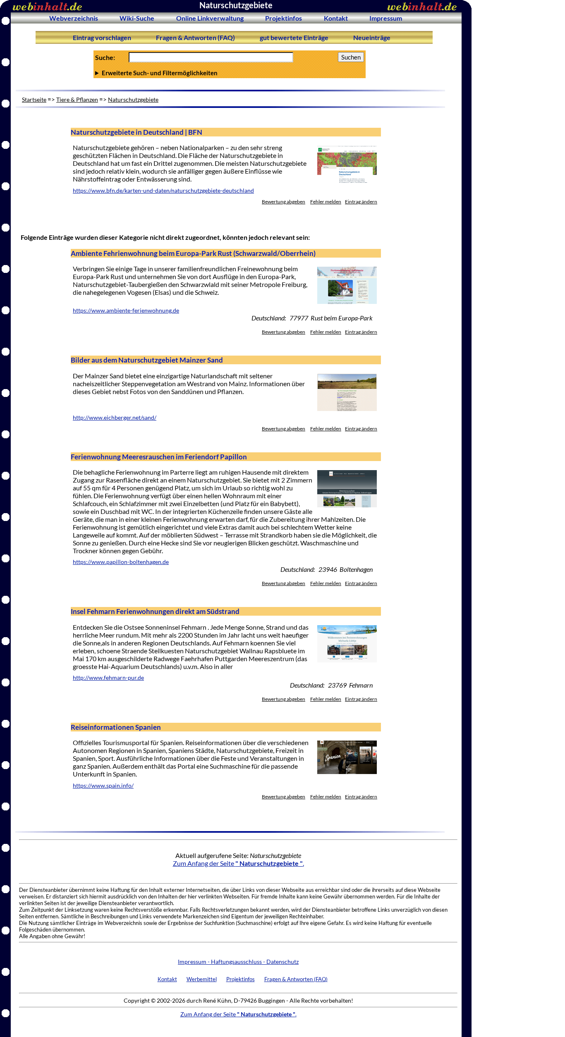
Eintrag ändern (361, 201)
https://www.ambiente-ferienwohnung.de (126, 310)
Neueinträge (372, 37)
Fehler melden (325, 201)
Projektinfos (283, 18)
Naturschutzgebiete (133, 99)
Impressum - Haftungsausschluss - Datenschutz (238, 961)
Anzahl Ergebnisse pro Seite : (229, 72)
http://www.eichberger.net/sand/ (114, 417)
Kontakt (336, 18)
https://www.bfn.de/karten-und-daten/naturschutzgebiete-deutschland (163, 190)
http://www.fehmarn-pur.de (108, 677)
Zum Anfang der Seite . (238, 863)
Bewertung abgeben (283, 201)
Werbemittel (202, 979)
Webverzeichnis (73, 18)
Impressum (385, 18)
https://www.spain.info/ (103, 785)
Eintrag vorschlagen (102, 37)
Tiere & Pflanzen (77, 99)
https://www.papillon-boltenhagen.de (121, 562)
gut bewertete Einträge (294, 37)
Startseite (34, 99)
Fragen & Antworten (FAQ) (195, 37)
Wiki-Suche (137, 18)
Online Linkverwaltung (210, 18)
